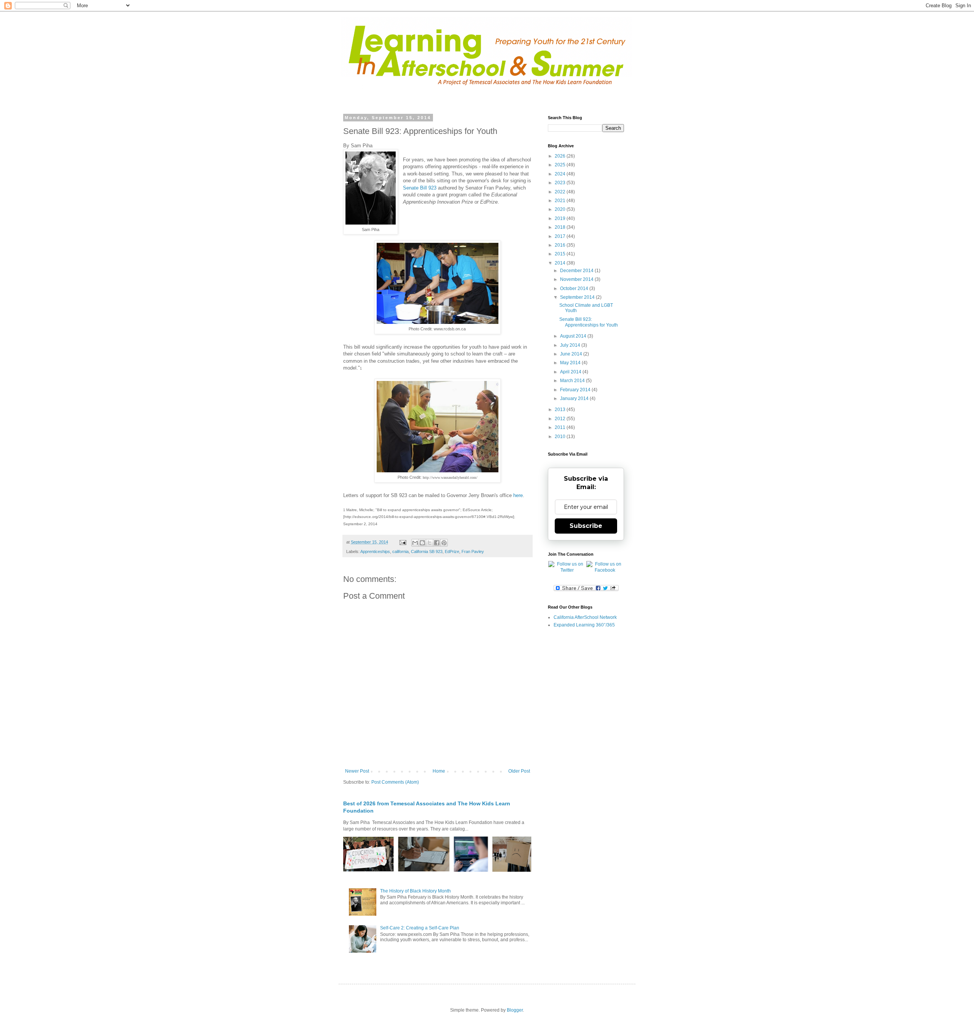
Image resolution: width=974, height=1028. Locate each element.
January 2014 (575, 398)
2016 (561, 245)
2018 (561, 227)
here (518, 495)
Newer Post (357, 771)
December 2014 (577, 270)
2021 (561, 200)
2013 (561, 409)
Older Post (519, 771)
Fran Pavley (473, 551)
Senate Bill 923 (419, 188)
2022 (561, 191)
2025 (561, 164)
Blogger (515, 1010)
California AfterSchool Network (585, 617)
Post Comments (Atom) (395, 782)
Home (439, 771)
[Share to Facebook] (437, 543)
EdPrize (452, 551)
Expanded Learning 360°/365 (584, 625)
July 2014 (570, 345)
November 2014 (577, 279)
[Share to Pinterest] (444, 543)
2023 (561, 182)
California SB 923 (426, 551)
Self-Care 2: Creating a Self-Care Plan (419, 928)
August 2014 (573, 336)
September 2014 (578, 297)
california (400, 551)
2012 (561, 418)
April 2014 (571, 372)
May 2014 (571, 362)
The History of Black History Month (415, 891)
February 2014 (576, 389)
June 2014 (571, 354)
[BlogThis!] (422, 543)
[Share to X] (429, 543)
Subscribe (586, 525)
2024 (561, 174)
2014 (561, 263)
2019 (561, 218)
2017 (561, 236)
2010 (561, 436)
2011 (561, 427)
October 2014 (574, 288)
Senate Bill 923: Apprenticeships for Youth (588, 322)
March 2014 (573, 380)
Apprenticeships (375, 551)
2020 (561, 209)
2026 (561, 156)
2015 (561, 254)
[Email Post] (402, 542)
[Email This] (415, 543)
